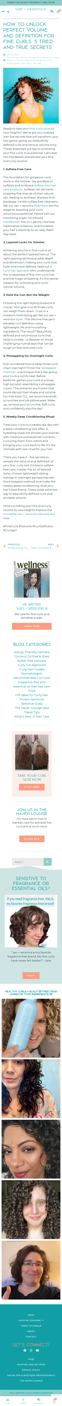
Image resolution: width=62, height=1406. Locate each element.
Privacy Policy (31, 1370)
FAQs (31, 1359)
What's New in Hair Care (31, 63)
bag (54, 1402)
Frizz (50, 60)
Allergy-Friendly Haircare (32, 652)
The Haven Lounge (31, 1380)
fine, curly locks (40, 128)
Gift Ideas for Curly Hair (31, 695)
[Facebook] (25, 1350)
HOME (7, 1403)
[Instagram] (31, 1350)
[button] (32, 626)
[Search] (48, 862)
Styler (19, 319)
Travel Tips (32, 712)
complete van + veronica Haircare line (29, 514)
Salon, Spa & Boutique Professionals (31, 1375)
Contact (31, 1336)
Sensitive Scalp (13, 63)
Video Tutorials (31, 1326)
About (31, 1331)
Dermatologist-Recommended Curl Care (41, 57)
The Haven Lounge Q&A (32, 708)
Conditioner (11, 221)
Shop (31, 1315)
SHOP (23, 1403)
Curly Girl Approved (15, 57)
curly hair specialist (16, 270)
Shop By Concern (30, 1320)
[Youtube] (37, 1350)
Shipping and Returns (31, 1364)
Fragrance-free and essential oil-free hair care (27, 60)
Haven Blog (38, 1403)
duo (30, 221)
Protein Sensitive (32, 699)
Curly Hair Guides (31, 669)
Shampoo (41, 205)
